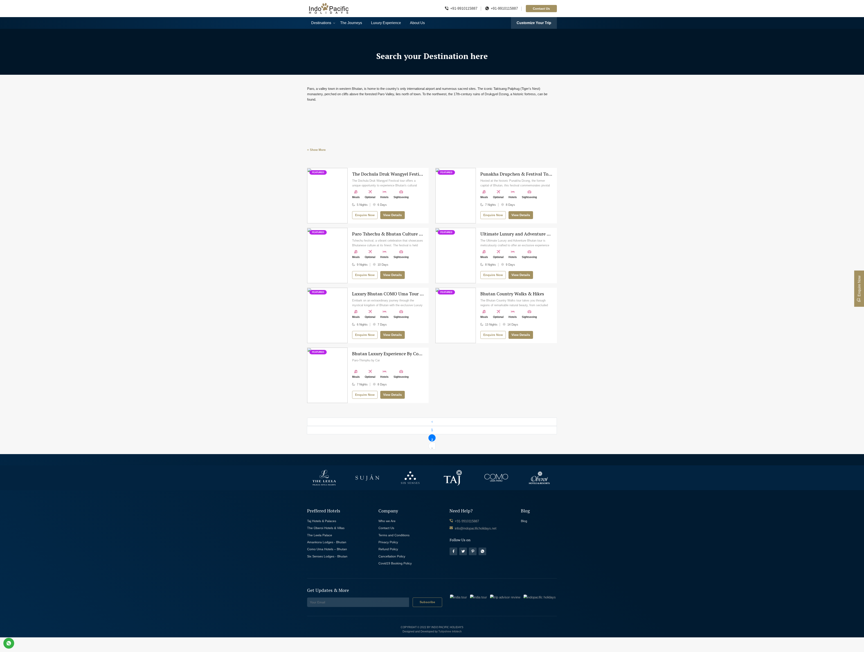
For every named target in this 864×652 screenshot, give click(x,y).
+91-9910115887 (463, 8)
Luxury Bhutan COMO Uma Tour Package (394, 294)
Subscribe (427, 602)
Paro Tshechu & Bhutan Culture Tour (390, 234)
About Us (417, 23)
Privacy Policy (388, 542)
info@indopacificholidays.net (475, 528)
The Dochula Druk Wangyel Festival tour (393, 174)
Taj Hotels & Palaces (321, 521)
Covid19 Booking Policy (395, 563)
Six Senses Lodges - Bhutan (327, 556)
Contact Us (541, 8)
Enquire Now (365, 215)
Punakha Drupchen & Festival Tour (516, 174)
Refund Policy (388, 549)
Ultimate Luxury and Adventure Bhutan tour (526, 234)
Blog (524, 521)
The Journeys (351, 23)
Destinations (321, 23)
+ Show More (316, 150)
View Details (392, 215)
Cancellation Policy (391, 556)
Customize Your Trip (534, 23)
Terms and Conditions (394, 535)
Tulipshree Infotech (450, 631)
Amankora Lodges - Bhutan (326, 542)
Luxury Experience (386, 23)
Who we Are (387, 521)
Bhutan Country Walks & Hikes (512, 294)
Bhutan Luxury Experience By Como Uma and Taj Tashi (408, 354)
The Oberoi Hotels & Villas (325, 528)
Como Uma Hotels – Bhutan (327, 549)
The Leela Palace (319, 535)
